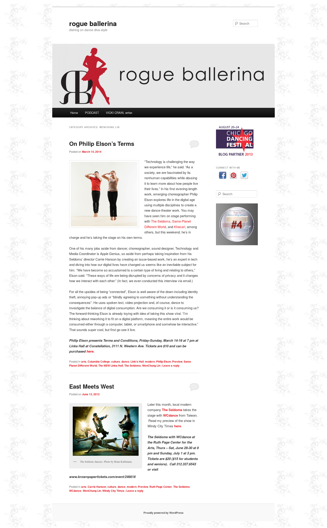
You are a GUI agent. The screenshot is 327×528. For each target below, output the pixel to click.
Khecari (179, 226)
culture (115, 361)
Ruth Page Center (160, 487)
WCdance (170, 415)
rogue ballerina (93, 23)
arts (83, 361)
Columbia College (99, 361)
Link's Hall (137, 361)
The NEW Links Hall (110, 365)
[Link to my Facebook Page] (222, 176)
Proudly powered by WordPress (163, 513)
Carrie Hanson (97, 487)
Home (74, 112)
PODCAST (92, 112)
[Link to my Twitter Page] (244, 176)
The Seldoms (160, 221)
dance (125, 361)
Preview (177, 361)
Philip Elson (163, 361)
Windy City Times (113, 491)
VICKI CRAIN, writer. (119, 112)
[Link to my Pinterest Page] (233, 176)
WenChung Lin (151, 365)
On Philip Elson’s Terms (101, 143)
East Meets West (91, 386)
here (90, 351)
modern (150, 361)
